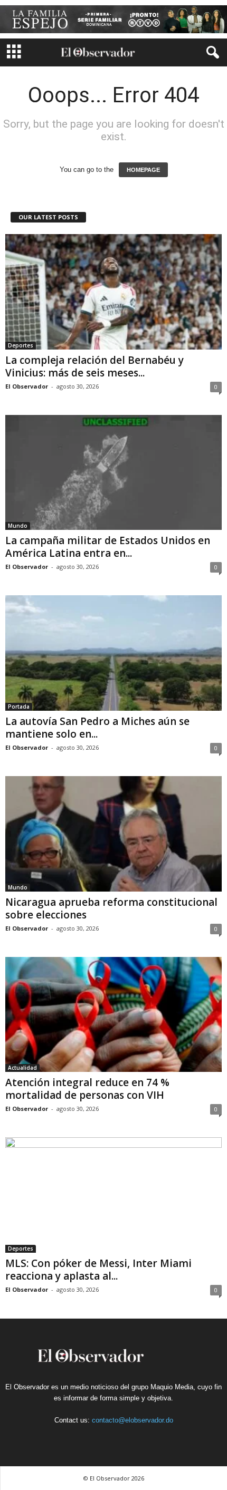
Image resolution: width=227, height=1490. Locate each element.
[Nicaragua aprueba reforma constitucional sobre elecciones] (113, 834)
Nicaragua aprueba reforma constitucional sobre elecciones (111, 908)
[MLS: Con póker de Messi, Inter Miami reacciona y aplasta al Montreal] (113, 1195)
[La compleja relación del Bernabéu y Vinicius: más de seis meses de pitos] (113, 292)
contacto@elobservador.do (132, 1420)
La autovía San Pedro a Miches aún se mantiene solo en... (97, 727)
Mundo (17, 525)
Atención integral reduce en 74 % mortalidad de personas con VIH (87, 1089)
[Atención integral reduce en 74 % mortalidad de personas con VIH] (113, 1014)
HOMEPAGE (143, 170)
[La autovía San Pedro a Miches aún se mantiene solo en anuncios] (113, 653)
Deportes (20, 345)
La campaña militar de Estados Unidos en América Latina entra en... (107, 547)
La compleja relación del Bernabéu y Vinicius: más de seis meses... (94, 366)
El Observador (26, 386)
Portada (19, 706)
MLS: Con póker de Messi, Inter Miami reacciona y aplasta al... (98, 1269)
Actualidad (22, 1067)
